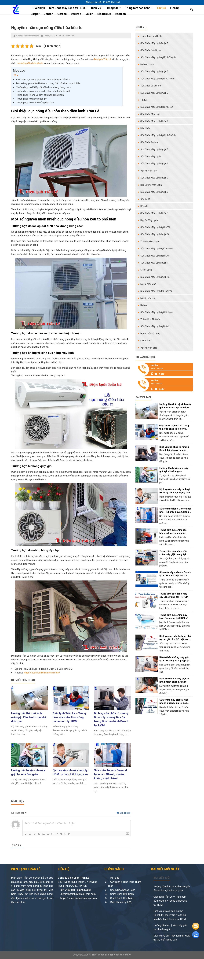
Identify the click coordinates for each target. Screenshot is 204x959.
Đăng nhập (124, 813)
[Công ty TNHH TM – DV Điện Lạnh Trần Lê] (17, 10)
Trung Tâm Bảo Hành (151, 36)
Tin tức (161, 8)
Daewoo (76, 13)
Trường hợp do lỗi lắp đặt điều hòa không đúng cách (43, 87)
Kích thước (145, 340)
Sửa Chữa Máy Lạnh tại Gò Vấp (155, 227)
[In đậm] (25, 834)
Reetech (120, 13)
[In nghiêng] (30, 834)
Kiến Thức (145, 128)
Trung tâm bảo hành (137, 8)
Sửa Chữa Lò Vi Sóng (150, 85)
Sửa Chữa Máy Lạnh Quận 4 (154, 121)
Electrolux (104, 13)
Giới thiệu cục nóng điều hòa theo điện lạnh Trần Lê (43, 79)
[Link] (61, 834)
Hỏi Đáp (114, 877)
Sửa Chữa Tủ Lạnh (149, 142)
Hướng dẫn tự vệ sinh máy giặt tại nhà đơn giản (170, 927)
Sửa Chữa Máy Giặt (150, 114)
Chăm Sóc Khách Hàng (122, 890)
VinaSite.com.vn (122, 954)
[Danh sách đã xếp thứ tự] (43, 834)
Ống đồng (145, 199)
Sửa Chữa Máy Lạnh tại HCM (67, 8)
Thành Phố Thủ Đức (150, 319)
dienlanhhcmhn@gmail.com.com (78, 894)
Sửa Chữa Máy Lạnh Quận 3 (154, 93)
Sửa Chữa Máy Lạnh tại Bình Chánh (158, 135)
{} (65, 833)
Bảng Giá (112, 8)
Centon (48, 13)
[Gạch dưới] (34, 834)
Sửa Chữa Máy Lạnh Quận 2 (154, 71)
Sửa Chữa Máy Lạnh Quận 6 (154, 163)
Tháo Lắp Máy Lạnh (150, 241)
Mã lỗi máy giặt (148, 298)
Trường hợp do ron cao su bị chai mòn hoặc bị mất (43, 91)
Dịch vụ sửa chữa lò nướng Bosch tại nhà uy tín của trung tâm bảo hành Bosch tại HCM (169, 915)
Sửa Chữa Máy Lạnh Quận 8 (154, 192)
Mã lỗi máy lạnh (148, 284)
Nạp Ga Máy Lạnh (149, 220)
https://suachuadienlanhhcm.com (78, 898)
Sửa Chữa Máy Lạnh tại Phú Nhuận (157, 78)
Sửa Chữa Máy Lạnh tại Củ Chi (155, 326)
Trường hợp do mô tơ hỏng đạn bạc (35, 102)
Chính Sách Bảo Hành (122, 894)
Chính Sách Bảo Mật (121, 898)
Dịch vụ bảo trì (147, 64)
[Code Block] (57, 834)
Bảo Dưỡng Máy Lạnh (151, 185)
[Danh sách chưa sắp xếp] (48, 834)
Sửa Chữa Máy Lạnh (150, 156)
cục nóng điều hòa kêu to (30, 63)
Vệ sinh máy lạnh (148, 170)
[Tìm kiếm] (191, 9)
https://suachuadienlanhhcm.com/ (42, 672)
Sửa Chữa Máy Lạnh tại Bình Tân (156, 107)
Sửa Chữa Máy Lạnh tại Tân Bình (156, 248)
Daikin (89, 13)
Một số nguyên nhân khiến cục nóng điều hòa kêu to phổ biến (48, 83)
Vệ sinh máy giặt (148, 347)
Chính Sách (146, 269)
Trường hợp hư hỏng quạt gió (31, 98)
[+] (70, 833)
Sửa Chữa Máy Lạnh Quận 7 (154, 177)
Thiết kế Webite (100, 954)
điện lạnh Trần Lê (102, 59)
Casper (35, 13)
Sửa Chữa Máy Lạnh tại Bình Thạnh (158, 57)
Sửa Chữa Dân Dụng (150, 50)
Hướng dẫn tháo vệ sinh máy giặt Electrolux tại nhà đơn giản (171, 888)
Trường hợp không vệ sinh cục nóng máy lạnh (40, 94)
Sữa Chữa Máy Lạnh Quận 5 (154, 149)
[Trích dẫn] (52, 834)
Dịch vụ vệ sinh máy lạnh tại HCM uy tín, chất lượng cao (171, 937)
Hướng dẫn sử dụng (150, 333)
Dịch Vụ (96, 8)
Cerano (62, 13)
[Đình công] (39, 834)
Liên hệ (174, 8)
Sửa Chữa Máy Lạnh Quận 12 (155, 277)
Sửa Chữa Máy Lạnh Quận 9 (154, 213)
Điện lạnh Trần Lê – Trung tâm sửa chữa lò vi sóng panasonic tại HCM (170, 900)
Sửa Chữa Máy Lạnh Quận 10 (155, 234)
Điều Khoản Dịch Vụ (121, 902)
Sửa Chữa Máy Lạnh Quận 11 (155, 262)
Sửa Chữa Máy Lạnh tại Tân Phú (156, 291)
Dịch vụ (144, 305)
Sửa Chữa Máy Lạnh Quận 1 (154, 43)
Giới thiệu (39, 8)
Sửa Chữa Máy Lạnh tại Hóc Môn (156, 312)
